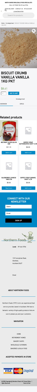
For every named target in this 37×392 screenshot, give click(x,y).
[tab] (24, 104)
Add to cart (14, 93)
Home (2, 23)
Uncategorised (10, 23)
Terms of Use (26, 383)
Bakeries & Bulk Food (19, 348)
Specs (22, 104)
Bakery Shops (18, 341)
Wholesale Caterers (19, 345)
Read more (9, 188)
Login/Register (18, 11)
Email (14, 275)
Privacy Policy (27, 381)
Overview (3, 104)
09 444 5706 (24, 5)
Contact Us (19, 9)
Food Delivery (9, 9)
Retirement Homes (19, 338)
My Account (28, 9)
